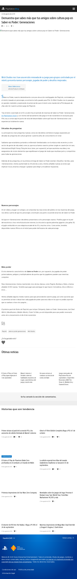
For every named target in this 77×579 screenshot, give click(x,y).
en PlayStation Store (9, 116)
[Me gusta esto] (19, 437)
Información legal (8, 573)
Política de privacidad (26, 570)
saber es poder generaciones (17, 331)
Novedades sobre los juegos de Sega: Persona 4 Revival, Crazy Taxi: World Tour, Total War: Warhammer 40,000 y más (56, 494)
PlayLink (4, 331)
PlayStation (12, 9)
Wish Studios (31, 331)
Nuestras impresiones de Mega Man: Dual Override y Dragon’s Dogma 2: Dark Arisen (57, 526)
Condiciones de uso (9, 570)
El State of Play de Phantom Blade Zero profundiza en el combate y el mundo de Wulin (18, 461)
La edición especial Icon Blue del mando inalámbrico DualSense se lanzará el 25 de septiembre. (54, 462)
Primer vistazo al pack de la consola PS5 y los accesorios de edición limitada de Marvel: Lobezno (19, 431)
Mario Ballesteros (14, 86)
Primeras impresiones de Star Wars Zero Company (19, 492)
